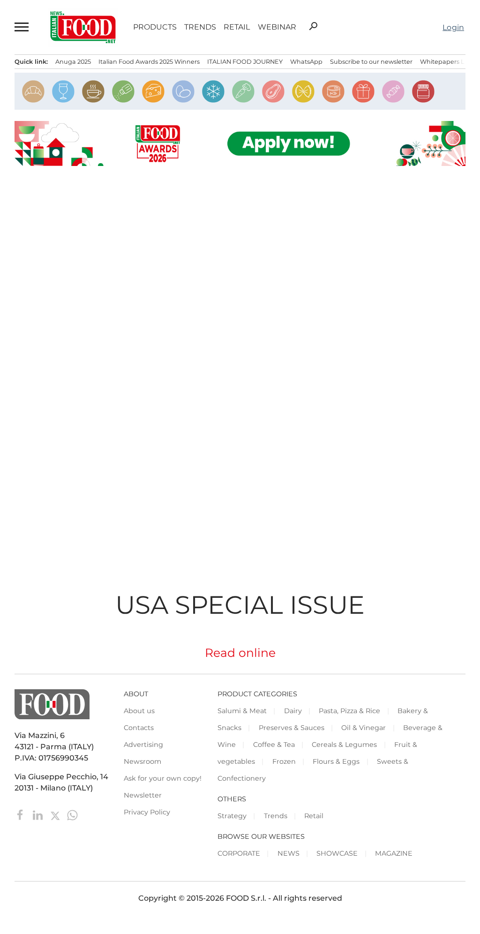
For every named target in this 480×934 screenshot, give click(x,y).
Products (155, 27)
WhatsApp (306, 61)
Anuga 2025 (73, 61)
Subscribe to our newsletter (371, 61)
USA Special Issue (240, 604)
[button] (22, 27)
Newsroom (142, 761)
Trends (200, 27)
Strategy (232, 816)
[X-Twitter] (56, 814)
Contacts (139, 727)
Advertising (143, 744)
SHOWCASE (337, 853)
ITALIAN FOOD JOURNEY (245, 61)
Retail (237, 27)
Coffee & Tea (274, 744)
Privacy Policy (147, 812)
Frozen (284, 761)
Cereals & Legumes (344, 744)
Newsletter (143, 795)
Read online (240, 653)
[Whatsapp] (72, 814)
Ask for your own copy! (163, 778)
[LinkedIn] (38, 814)
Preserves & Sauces (291, 727)
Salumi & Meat (242, 711)
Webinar (277, 27)
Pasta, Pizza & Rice (349, 711)
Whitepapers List (445, 61)
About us (139, 711)
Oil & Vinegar (363, 727)
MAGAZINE (393, 853)
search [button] (313, 26)
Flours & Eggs (336, 761)
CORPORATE (239, 853)
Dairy (293, 711)
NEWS (289, 853)
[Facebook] (21, 814)
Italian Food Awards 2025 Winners (149, 61)
